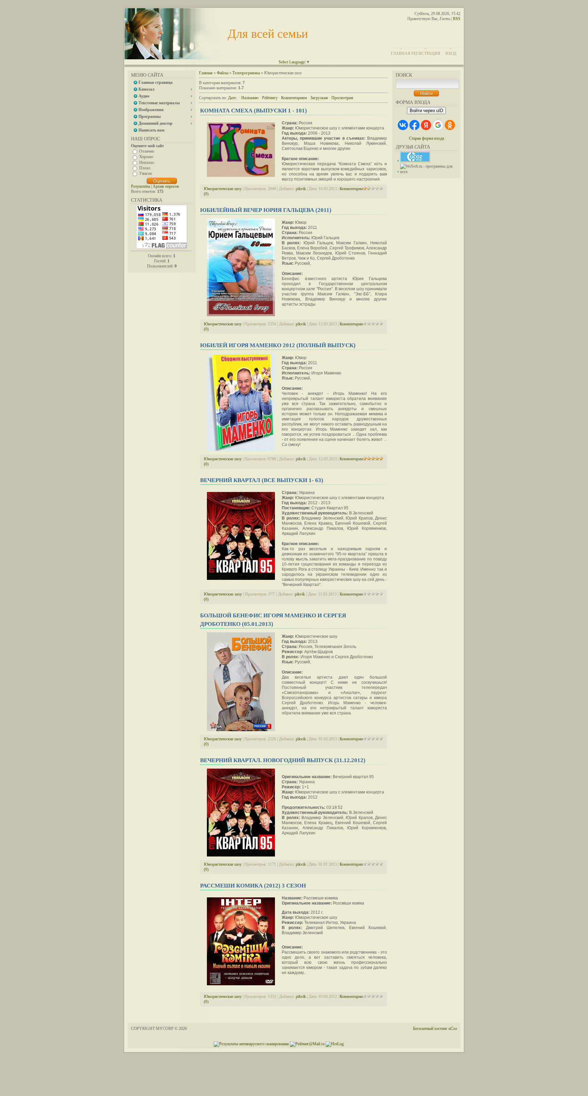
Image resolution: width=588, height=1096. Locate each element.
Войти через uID (426, 110)
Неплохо (146, 162)
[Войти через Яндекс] (426, 125)
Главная (400, 53)
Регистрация (425, 53)
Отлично (146, 151)
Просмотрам (342, 97)
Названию (250, 97)
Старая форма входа (426, 138)
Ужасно (145, 173)
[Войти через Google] (437, 125)
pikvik (301, 188)
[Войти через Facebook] (414, 125)
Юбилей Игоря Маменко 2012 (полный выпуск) (278, 345)
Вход (450, 53)
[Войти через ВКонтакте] (403, 125)
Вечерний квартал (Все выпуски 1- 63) (261, 480)
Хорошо (146, 156)
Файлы (222, 73)
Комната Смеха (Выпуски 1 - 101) (253, 110)
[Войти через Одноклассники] (450, 125)
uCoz (452, 1028)
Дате (232, 97)
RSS (456, 18)
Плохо (144, 168)
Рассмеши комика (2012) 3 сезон (253, 885)
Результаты (140, 186)
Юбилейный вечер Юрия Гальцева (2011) (265, 210)
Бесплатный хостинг (430, 1028)
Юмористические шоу (223, 188)
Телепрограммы (246, 73)
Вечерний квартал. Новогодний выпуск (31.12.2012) (282, 760)
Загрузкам (319, 97)
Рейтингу (270, 97)
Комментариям (294, 97)
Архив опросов (166, 186)
